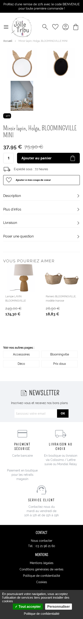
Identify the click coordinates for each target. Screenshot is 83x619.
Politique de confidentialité (41, 575)
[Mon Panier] (76, 27)
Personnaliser (58, 606)
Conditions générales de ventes (41, 569)
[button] (41, 180)
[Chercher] (45, 27)
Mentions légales (41, 563)
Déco (21, 363)
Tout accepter (29, 606)
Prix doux (59, 363)
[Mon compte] (66, 27)
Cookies (41, 582)
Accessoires (21, 354)
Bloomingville (59, 354)
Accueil (8, 40)
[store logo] (21, 27)
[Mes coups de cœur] (55, 27)
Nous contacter (41, 540)
